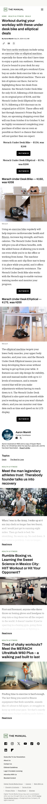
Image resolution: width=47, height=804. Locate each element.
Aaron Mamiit (9, 39)
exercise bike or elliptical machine (23, 53)
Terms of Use (26, 787)
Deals (4, 459)
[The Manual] (14, 9)
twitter (21, 438)
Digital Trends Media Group (13, 784)
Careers (28, 784)
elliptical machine (16, 349)
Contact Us (8, 764)
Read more (7, 544)
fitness (5, 237)
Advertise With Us (10, 774)
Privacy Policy (10, 791)
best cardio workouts (18, 49)
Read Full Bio (25, 448)
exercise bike (19, 229)
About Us (7, 760)
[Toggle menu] (42, 9)
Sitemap (32, 791)
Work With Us (38, 784)
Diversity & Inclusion (12, 787)
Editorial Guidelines (11, 767)
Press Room (22, 791)
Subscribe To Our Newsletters (14, 757)
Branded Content (10, 778)
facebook (17, 438)
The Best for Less (17, 459)
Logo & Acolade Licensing (13, 771)
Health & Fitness (9, 466)
